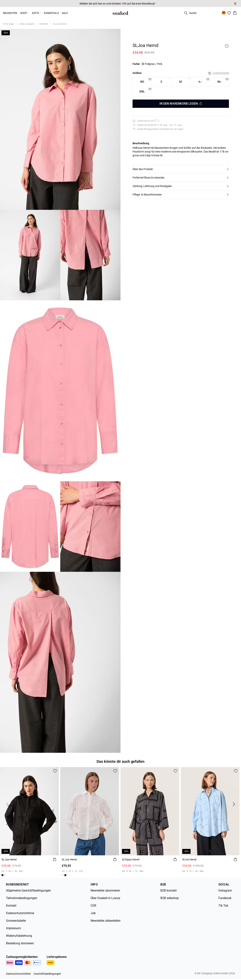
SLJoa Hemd (59, 24)
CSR (93, 905)
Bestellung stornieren (20, 943)
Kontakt (11, 905)
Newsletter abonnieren (105, 890)
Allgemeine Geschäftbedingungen (28, 890)
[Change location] (224, 13)
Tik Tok (223, 905)
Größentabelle (221, 72)
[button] (181, 169)
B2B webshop (169, 898)
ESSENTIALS (51, 13)
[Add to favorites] (226, 46)
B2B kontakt (168, 890)
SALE (65, 13)
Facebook (224, 898)
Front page (8, 24)
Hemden (43, 24)
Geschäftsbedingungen (47, 973)
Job (93, 913)
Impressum (13, 928)
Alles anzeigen (26, 24)
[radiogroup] (181, 87)
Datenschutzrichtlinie (20, 913)
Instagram (225, 890)
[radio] (161, 82)
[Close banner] (235, 3)
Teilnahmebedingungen (21, 898)
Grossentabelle (16, 920)
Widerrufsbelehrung (19, 936)
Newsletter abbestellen (105, 920)
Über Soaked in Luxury (105, 898)
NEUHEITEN (10, 13)
